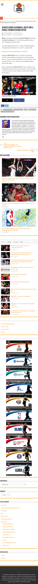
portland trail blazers (8, 111)
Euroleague (4, 510)
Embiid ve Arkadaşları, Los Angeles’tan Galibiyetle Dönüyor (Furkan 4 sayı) (12, 145)
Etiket (21, 242)
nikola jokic (32, 109)
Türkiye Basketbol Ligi (7, 524)
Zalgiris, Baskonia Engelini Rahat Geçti (20, 281)
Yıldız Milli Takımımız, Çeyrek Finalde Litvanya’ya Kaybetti (18, 18)
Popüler (9, 242)
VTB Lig (4, 540)
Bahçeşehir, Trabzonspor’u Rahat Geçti (20, 296)
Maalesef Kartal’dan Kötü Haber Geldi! (25, 150)
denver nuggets (18, 109)
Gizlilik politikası (5, 329)
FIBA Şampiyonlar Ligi (6, 519)
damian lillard (8, 109)
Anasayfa (3, 21)
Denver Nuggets (11, 21)
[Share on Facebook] (19, 100)
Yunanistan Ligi (6, 534)
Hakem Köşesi (5, 545)
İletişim (3, 332)
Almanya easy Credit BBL (8, 529)
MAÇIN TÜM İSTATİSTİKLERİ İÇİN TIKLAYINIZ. (15, 51)
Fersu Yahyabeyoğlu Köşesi (7, 324)
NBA (12, 34)
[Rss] (19, 572)
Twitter (3, 555)
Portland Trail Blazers (18, 34)
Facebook (3, 558)
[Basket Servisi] (19, 7)
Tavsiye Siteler (4, 326)
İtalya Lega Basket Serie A (8, 532)
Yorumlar (15, 242)
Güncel (3, 242)
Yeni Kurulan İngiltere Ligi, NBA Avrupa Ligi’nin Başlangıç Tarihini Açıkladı (16, 229)
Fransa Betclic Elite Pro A (8, 537)
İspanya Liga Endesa (7, 526)
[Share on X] (7, 100)
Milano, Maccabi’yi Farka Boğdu (19, 274)
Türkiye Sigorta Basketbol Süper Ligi (10, 508)
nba (26, 109)
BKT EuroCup (4, 516)
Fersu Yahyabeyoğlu (7, 32)
